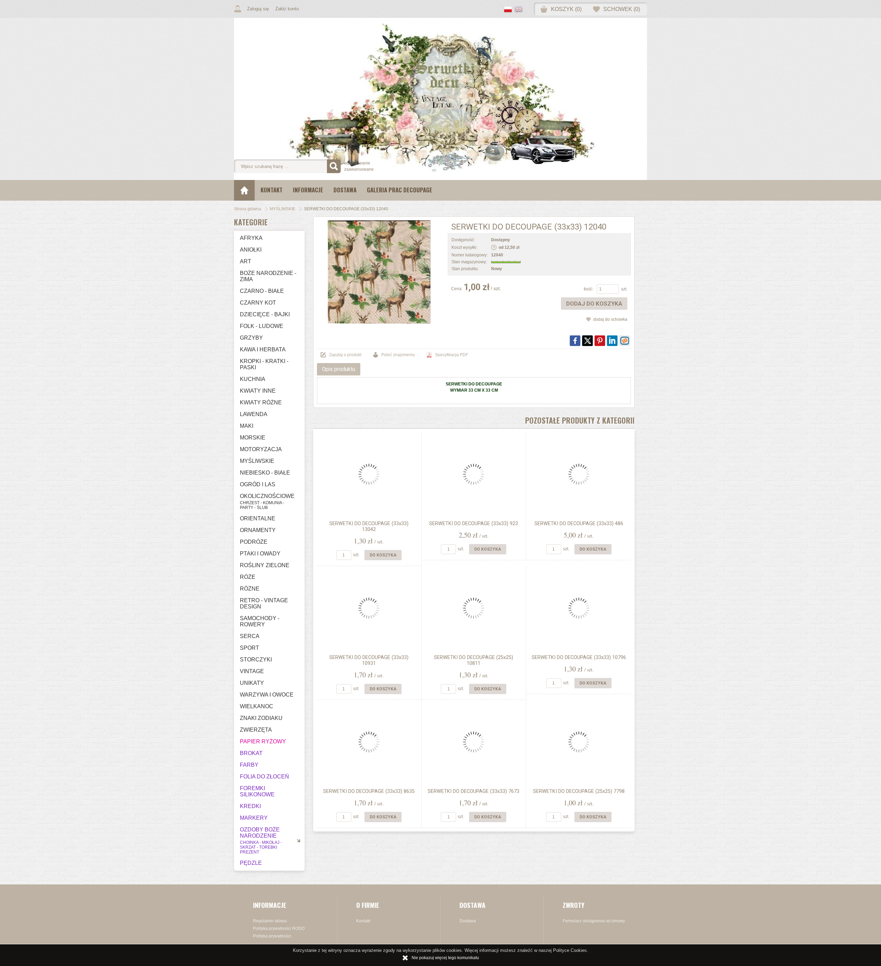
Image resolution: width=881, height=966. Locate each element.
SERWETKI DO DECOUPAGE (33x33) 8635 (369, 791)
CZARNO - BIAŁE (262, 291)
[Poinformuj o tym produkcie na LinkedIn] (612, 340)
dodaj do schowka (610, 319)
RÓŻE (247, 577)
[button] (509, 10)
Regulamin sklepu (270, 921)
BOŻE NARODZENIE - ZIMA (268, 276)
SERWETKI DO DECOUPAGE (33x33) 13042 (368, 526)
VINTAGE (252, 671)
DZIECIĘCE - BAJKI (265, 314)
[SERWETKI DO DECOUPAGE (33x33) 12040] (379, 271)
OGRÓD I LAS (257, 484)
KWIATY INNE (258, 391)
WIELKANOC (256, 706)
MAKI (246, 426)
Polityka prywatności (272, 936)
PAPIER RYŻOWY (263, 741)
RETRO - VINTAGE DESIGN (264, 603)
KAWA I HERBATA (263, 349)
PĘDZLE (251, 863)
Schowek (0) (621, 9)
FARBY (249, 765)
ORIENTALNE (257, 518)
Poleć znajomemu (398, 354)
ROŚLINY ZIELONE (264, 565)
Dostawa (345, 189)
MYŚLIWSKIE (257, 461)
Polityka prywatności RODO (279, 928)
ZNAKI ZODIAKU (261, 718)
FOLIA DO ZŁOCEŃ (264, 776)
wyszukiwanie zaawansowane (359, 166)
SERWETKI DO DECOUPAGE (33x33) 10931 (368, 660)
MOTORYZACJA (261, 449)
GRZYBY (251, 338)
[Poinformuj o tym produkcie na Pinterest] (599, 340)
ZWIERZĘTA (256, 730)
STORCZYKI (256, 659)
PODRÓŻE (253, 542)
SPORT (249, 648)
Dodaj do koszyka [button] (594, 303)
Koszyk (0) (566, 9)
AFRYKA (251, 238)
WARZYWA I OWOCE (267, 695)
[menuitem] (271, 190)
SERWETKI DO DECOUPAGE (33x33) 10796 (579, 657)
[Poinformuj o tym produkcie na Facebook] (575, 340)
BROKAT (251, 753)
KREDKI (250, 806)
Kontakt (272, 189)
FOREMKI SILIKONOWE (257, 791)
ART (245, 261)
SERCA (249, 636)
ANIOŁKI (251, 250)
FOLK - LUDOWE (261, 326)
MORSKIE (252, 437)
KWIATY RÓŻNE (261, 402)
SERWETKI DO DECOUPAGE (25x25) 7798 (579, 791)
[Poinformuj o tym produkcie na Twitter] (587, 340)
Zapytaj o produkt (345, 354)
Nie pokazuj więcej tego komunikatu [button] (445, 957)
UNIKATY (252, 683)
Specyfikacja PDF (451, 354)
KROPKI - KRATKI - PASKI (264, 364)
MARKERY (254, 818)
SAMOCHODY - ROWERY (259, 621)
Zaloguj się (258, 8)
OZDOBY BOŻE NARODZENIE (261, 840)
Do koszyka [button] (383, 555)
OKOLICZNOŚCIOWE (267, 501)
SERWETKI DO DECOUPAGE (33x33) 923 (473, 524)
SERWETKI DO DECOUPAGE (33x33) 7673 (473, 791)
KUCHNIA (252, 379)
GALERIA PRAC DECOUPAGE (399, 189)
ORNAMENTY (258, 530)
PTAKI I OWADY (260, 553)
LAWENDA (253, 414)
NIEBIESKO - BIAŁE (265, 473)
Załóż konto (287, 8)
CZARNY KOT (258, 303)
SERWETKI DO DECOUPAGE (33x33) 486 (578, 524)
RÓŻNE (249, 589)
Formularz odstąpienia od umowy (594, 921)
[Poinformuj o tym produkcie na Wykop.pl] (624, 340)
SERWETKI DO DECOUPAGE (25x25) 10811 (473, 660)
